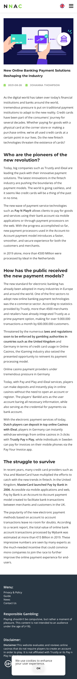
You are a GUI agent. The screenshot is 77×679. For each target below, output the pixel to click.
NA (13, 6)
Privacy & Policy (13, 592)
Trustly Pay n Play (22, 439)
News (7, 599)
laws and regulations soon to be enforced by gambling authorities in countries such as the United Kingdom (38, 336)
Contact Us (10, 603)
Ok (38, 668)
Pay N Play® (23, 211)
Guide (7, 596)
